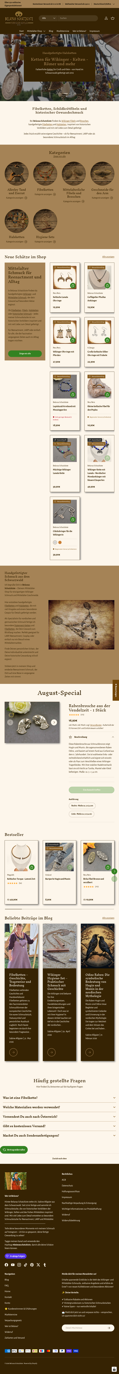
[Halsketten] (16, 221)
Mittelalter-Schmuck (17, 297)
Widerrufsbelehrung (71, 1220)
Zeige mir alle (59, 156)
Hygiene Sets (45, 237)
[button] (112, 18)
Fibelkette (35, 66)
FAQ (6, 1285)
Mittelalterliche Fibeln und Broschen (74, 193)
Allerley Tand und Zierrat (16, 191)
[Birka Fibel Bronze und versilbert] (97, 857)
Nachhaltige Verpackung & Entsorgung (79, 1203)
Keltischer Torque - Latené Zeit (21, 879)
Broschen (84, 121)
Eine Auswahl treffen (91, 790)
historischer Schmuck (22, 314)
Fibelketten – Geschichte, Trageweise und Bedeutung (20, 980)
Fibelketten (47, 124)
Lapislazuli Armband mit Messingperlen (64, 408)
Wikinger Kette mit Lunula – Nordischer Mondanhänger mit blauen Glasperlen (97, 475)
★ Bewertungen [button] (116, 690)
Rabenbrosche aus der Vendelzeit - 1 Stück (89, 707)
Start (21, 31)
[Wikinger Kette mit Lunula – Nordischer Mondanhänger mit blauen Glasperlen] (99, 450)
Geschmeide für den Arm (102, 191)
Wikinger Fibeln (69, 121)
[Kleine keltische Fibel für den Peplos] (99, 387)
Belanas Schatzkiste (16, 1363)
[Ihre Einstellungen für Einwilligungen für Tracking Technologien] (114, 1369)
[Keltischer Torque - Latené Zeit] (21, 857)
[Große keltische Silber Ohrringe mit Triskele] (99, 332)
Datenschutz (67, 1185)
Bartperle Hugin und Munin (57, 879)
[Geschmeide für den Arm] (102, 173)
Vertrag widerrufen (16, 1150)
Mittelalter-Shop (34, 31)
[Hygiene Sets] (45, 221)
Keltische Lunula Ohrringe (60, 299)
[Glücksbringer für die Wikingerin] (65, 512)
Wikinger (27, 294)
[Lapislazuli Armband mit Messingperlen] (65, 387)
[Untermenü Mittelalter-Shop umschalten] (44, 31)
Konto (7, 1303)
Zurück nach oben (59, 1159)
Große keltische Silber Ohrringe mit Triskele (98, 353)
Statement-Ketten (22, 625)
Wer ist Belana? (79, 31)
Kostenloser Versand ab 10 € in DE (47, 4)
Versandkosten (96, 725)
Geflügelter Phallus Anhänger (97, 299)
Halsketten (61, 124)
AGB (64, 1180)
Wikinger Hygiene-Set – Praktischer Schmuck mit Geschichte (57, 981)
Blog (51, 31)
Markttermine (63, 31)
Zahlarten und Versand (15, 1338)
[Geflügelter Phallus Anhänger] (99, 277)
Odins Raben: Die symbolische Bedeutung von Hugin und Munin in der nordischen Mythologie (97, 985)
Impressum (95, 31)
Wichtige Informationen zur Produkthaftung (81, 1209)
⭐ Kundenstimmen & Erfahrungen (21, 1309)
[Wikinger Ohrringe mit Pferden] (65, 332)
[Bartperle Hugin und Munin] (59, 857)
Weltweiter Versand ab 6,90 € (77, 4)
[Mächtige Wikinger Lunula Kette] (65, 450)
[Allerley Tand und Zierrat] (16, 173)
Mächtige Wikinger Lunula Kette (62, 471)
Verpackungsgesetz (13, 1320)
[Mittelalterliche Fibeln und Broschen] (74, 173)
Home (7, 1291)
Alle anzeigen (108, 257)
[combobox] (68, 18)
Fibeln (25, 310)
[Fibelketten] (45, 173)
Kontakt (8, 1297)
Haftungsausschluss (71, 1191)
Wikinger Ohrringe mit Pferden (63, 353)
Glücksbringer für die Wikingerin (62, 533)
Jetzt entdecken (59, 76)
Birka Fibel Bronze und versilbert (93, 881)
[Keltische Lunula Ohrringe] (65, 277)
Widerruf (66, 1215)
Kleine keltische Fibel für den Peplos (99, 408)
